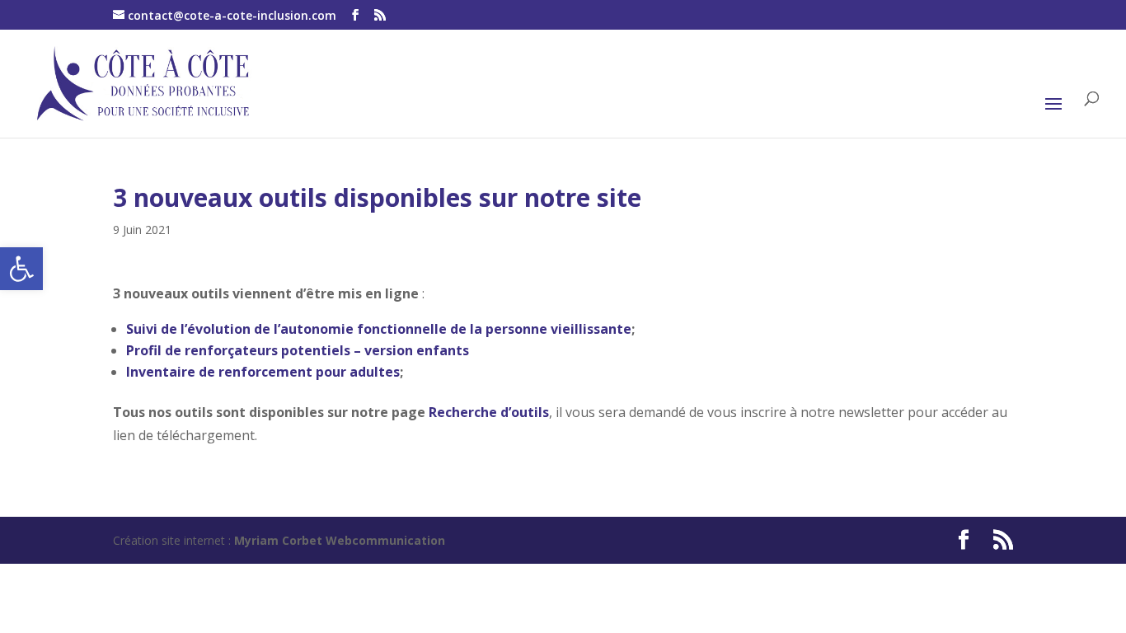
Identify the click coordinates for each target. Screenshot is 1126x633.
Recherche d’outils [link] (489, 412)
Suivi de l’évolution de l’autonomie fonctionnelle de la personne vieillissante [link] (378, 329)
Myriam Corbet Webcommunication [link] (338, 540)
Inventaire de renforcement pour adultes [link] (263, 372)
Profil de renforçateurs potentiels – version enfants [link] (297, 350)
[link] (21, 268)
